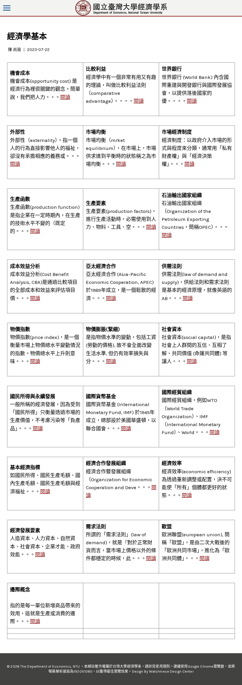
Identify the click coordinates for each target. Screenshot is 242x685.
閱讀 (65, 97)
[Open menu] (7, 8)
